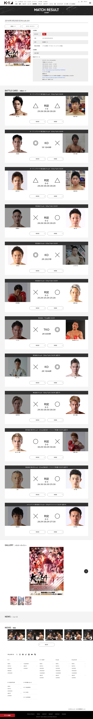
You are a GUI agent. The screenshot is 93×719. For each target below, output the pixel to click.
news (9, 663)
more (55, 121)
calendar (26, 663)
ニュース (29, 4)
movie (37, 121)
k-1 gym (26, 692)
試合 (16, 4)
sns (55, 4)
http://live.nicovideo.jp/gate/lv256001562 (53, 77)
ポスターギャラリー (30, 26)
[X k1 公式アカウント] (17, 654)
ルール (51, 4)
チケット (7, 715)
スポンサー (45, 4)
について (60, 4)
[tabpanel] (16, 634)
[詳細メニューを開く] (90, 3)
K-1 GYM (66, 4)
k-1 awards (27, 687)
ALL (16, 1)
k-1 (28, 682)
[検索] (79, 1)
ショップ (24, 4)
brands (9, 670)
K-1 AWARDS (45, 1)
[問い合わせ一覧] (82, 1)
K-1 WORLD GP (20, 1)
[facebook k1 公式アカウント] (23, 654)
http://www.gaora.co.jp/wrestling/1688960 (53, 69)
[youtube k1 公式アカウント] (32, 654)
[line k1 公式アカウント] (29, 654)
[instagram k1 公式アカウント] (20, 654)
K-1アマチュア (34, 1)
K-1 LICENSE (72, 4)
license (26, 668)
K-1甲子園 (40, 1)
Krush (25, 1)
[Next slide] (86, 571)
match (9, 688)
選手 (20, 4)
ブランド (40, 4)
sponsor (42, 670)
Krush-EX (29, 1)
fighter (10, 668)
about (41, 675)
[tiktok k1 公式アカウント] (26, 654)
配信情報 (35, 4)
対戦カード (13, 26)
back (46, 644)
